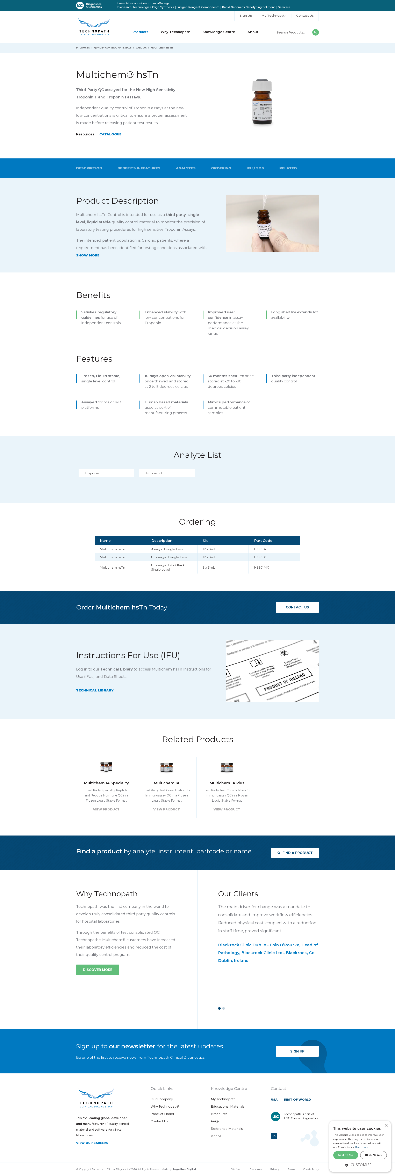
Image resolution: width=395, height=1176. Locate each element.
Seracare (284, 7)
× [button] (386, 1125)
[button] (360, 1165)
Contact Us (305, 15)
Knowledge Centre (219, 32)
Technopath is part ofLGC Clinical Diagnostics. (301, 1116)
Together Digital (184, 1169)
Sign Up (246, 15)
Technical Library (95, 690)
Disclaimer (256, 1169)
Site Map (236, 1169)
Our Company (162, 1099)
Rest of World (297, 1099)
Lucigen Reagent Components (198, 7)
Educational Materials (227, 1106)
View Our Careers (92, 1143)
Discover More (97, 970)
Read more (361, 1147)
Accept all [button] (345, 1155)
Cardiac (141, 47)
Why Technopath (175, 32)
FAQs (215, 1121)
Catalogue (110, 134)
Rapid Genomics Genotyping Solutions (248, 7)
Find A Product (297, 853)
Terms (291, 1169)
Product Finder (162, 1114)
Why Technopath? (165, 1106)
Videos (216, 1136)
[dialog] (360, 1146)
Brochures (219, 1114)
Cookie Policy (311, 1169)
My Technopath (274, 15)
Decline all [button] (373, 1155)
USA (274, 1099)
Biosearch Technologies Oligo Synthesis (145, 7)
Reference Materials (227, 1129)
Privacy (274, 1169)
